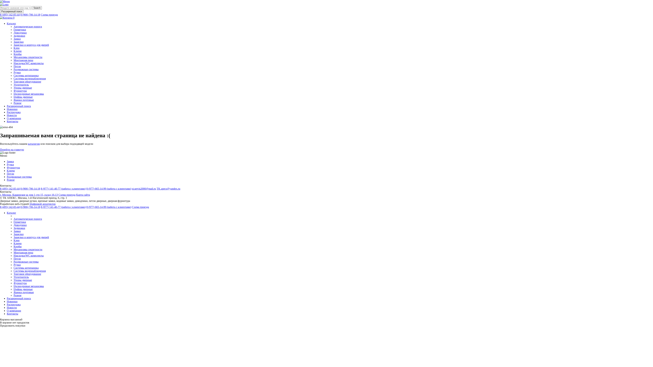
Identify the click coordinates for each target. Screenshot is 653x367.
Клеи (17, 48)
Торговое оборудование (27, 81)
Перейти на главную (12, 149)
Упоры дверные (23, 87)
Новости (12, 115)
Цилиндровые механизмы (29, 93)
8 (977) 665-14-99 (108, 188)
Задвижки (19, 35)
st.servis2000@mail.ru (144, 188)
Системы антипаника (26, 75)
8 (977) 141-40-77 (63, 188)
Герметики (20, 29)
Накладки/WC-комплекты (29, 63)
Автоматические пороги (28, 26)
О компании (14, 118)
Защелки (19, 41)
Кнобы (18, 54)
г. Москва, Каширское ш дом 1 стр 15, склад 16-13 (29, 194)
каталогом (34, 143)
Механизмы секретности (28, 57)
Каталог (11, 23)
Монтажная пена (23, 60)
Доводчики (20, 32)
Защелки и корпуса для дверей (31, 44)
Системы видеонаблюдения (30, 78)
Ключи (18, 51)
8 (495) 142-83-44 (10, 14)
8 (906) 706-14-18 (30, 14)
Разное (17, 103)
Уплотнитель (21, 84)
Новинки (12, 109)
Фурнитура (20, 90)
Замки (17, 38)
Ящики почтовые (24, 100)
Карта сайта (83, 194)
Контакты (12, 121)
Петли (17, 66)
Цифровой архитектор (43, 204)
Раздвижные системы (26, 69)
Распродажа (14, 112)
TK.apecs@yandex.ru (168, 188)
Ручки (17, 72)
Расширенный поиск (11, 11)
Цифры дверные (23, 96)
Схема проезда (49, 14)
